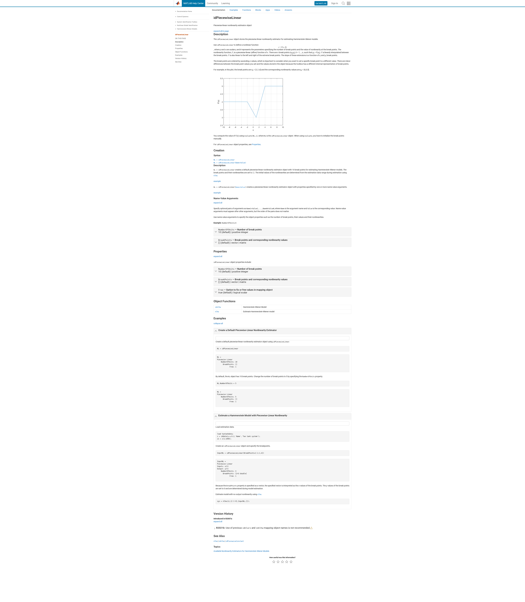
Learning (225, 3)
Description (179, 42)
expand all (218, 203)
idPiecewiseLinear (181, 35)
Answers (288, 10)
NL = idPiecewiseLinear (224, 160)
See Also (178, 62)
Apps (268, 10)
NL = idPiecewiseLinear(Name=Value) (230, 163)
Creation (178, 45)
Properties (179, 49)
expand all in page (221, 31)
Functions (246, 10)
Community (212, 3)
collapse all (218, 323)
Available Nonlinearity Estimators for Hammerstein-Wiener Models (241, 551)
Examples (178, 55)
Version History (180, 59)
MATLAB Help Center (193, 3)
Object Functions (181, 52)
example (217, 181)
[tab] (282, 231)
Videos (277, 10)
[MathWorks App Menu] (348, 3)
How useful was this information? (282, 557)
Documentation (218, 10)
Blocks (258, 10)
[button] (343, 3)
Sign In (334, 3)
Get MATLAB (321, 3)
